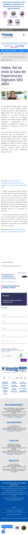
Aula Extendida (14, 389)
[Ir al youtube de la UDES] (16, 378)
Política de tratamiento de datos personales (12, 351)
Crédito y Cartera (5, 391)
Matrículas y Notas (5, 388)
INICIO (14, 507)
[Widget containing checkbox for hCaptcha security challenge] (12, 356)
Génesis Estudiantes (14, 386)
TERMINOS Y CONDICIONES (14, 511)
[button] (3, 532)
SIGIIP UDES (14, 391)
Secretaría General (23, 386)
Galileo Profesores (14, 383)
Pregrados (11, 417)
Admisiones (5, 385)
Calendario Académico (5, 383)
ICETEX (5, 393)
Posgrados (19, 417)
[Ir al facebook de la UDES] (4, 378)
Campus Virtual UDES (9, 50)
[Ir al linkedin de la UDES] (24, 378)
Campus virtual (12, 282)
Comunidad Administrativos (9, 278)
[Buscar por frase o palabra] (26, 30)
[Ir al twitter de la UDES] (12, 378)
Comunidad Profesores (7, 274)
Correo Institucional (23, 383)
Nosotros (22, 50)
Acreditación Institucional (23, 391)
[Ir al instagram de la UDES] (8, 378)
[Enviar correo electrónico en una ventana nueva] (14, 499)
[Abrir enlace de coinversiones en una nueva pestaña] (17, 528)
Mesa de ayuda (7, 526)
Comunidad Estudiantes (8, 276)
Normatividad (23, 388)
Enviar (23, 360)
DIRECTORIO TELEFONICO (14, 514)
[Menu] (23, 35)
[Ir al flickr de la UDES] (20, 378)
